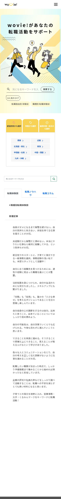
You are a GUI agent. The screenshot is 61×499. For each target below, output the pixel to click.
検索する (47, 89)
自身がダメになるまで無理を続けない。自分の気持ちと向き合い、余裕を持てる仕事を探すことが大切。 (34, 230)
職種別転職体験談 (19, 205)
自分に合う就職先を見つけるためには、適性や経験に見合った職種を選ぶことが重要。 (34, 272)
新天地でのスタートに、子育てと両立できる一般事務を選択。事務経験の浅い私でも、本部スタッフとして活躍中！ (34, 258)
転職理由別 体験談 (20, 103)
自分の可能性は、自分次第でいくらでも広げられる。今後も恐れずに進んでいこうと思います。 (34, 327)
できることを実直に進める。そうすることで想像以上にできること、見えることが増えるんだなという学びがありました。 (34, 341)
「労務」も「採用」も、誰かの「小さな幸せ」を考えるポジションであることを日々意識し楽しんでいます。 (34, 300)
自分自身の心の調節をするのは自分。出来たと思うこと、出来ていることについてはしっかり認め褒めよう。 (34, 314)
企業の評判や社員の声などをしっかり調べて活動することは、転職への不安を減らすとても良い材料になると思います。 (34, 383)
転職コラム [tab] (48, 193)
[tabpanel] (30, 303)
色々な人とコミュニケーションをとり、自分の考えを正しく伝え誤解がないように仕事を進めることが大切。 (34, 355)
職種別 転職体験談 (41, 103)
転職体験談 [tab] (12, 193)
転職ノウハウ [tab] (30, 193)
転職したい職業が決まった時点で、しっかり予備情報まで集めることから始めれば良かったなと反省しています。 (34, 369)
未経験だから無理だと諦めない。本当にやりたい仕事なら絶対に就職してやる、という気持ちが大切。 (34, 244)
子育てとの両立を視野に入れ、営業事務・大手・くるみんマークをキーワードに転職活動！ (34, 397)
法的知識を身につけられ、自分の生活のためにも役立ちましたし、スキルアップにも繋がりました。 (34, 286)
